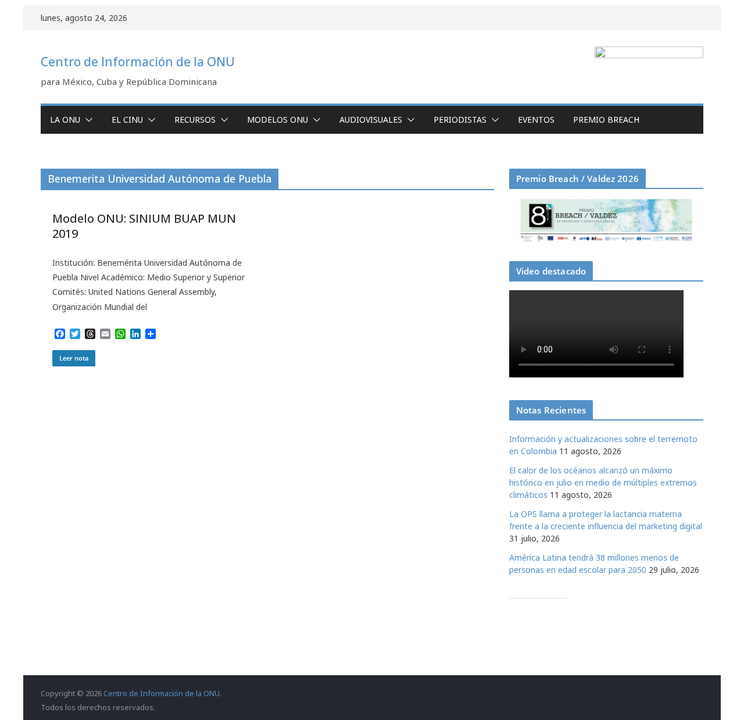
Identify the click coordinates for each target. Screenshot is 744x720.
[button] (86, 120)
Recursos (195, 119)
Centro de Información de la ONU (138, 62)
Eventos (536, 119)
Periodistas (460, 119)
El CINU (127, 119)
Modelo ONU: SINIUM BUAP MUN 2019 (144, 226)
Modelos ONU (277, 119)
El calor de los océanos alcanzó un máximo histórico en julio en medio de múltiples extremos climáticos (603, 482)
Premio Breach (606, 119)
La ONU (65, 119)
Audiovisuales (370, 119)
